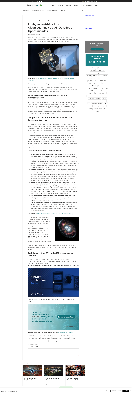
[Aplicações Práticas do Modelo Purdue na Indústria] (53, 370)
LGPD (95, 83)
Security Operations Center (99, 106)
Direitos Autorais (32, 341)
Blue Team (66, 338)
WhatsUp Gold (96, 75)
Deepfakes (45, 341)
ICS (73, 335)
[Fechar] (130, 390)
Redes (104, 73)
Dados (89, 83)
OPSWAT (50, 335)
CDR (90, 106)
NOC (106, 95)
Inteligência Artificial (65, 335)
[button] (83, 10)
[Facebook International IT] (37, 1)
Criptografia (91, 98)
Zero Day (91, 93)
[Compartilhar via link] (39, 350)
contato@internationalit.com (90, 1)
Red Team (73, 338)
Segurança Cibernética (52, 10)
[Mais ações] (78, 20)
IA (58, 335)
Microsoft (94, 95)
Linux (106, 103)
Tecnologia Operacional (34, 338)
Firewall (89, 75)
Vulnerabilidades (93, 101)
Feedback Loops (53, 341)
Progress (99, 73)
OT (54, 335)
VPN (88, 103)
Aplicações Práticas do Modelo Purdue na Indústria (52, 379)
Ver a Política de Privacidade (11, 391)
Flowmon (94, 85)
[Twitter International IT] (39, 1)
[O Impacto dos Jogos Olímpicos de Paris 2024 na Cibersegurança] (75, 370)
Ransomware (91, 73)
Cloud (98, 78)
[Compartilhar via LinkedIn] (35, 350)
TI (98, 67)
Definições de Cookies (116, 390)
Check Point (104, 75)
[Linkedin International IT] (35, 1)
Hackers (103, 67)
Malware (93, 70)
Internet (104, 98)
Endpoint (98, 98)
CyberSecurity (93, 67)
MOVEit (97, 111)
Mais (62, 10)
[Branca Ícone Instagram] (33, 1)
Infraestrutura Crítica (57, 338)
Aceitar (126, 390)
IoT (102, 85)
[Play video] (53, 282)
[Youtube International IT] (41, 1)
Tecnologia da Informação (34, 346)
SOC (107, 88)
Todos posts (25, 10)
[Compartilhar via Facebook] (28, 350)
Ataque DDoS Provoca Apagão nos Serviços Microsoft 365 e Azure (30, 379)
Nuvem (101, 88)
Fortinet (90, 108)
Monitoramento (102, 101)
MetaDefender (102, 93)
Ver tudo (83, 362)
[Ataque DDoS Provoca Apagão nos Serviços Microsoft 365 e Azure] (32, 370)
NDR (105, 108)
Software (101, 95)
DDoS (88, 95)
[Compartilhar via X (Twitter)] (32, 350)
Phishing (104, 83)
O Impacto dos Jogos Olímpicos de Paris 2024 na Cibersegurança (74, 379)
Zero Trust (104, 78)
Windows (103, 90)
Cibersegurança (41, 335)
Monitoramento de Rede (37, 10)
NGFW (96, 80)
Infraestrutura (103, 80)
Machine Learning (46, 338)
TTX (39, 341)
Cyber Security (32, 335)
